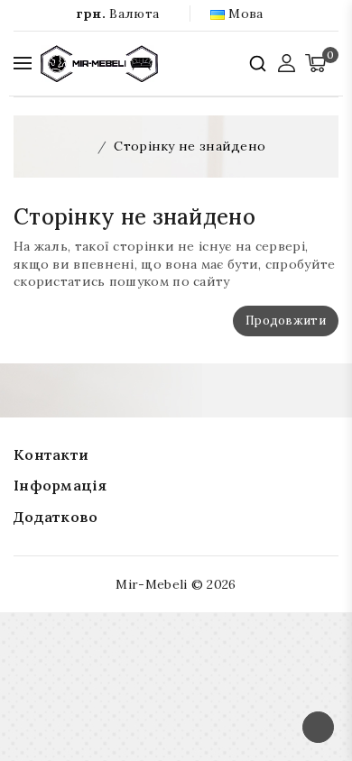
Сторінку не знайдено (189, 146)
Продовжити (285, 320)
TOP (318, 727)
